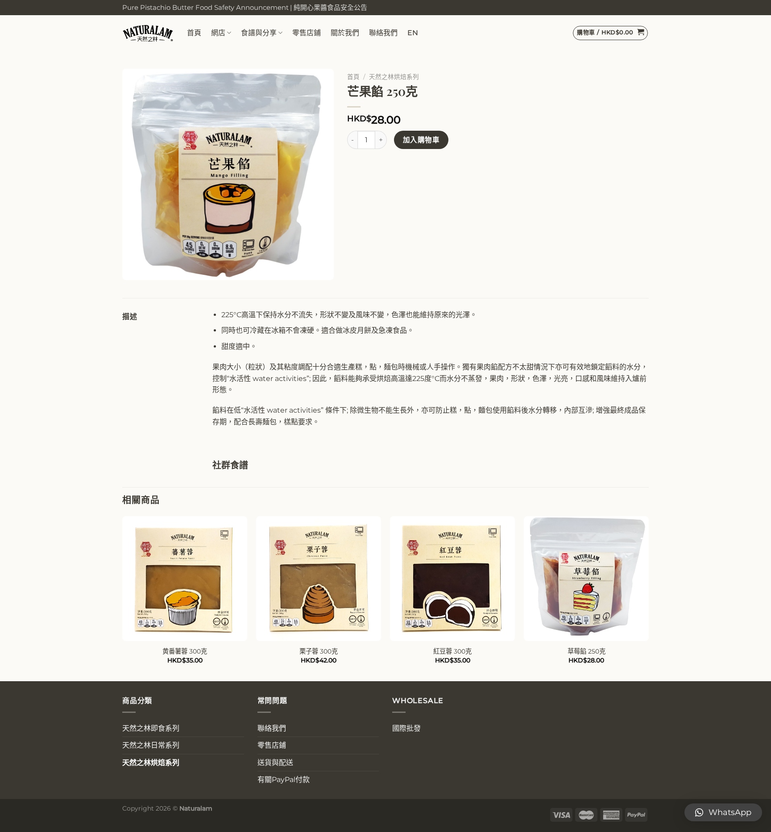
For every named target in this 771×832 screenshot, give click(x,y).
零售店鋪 (306, 33)
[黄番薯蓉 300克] (184, 578)
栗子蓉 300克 (318, 651)
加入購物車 (421, 140)
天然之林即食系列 (150, 728)
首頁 (194, 33)
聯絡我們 (383, 33)
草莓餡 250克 (586, 651)
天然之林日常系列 (150, 745)
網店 (218, 33)
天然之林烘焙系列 (394, 76)
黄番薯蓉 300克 (184, 651)
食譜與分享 (259, 33)
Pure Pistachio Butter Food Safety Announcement (205, 7)
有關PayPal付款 (283, 779)
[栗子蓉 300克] (318, 578)
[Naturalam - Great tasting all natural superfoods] (148, 33)
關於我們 (345, 33)
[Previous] (122, 598)
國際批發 (406, 728)
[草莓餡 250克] (586, 578)
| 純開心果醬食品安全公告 (328, 7)
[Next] (648, 598)
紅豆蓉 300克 (452, 651)
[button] (723, 812)
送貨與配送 (275, 762)
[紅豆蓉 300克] (452, 578)
